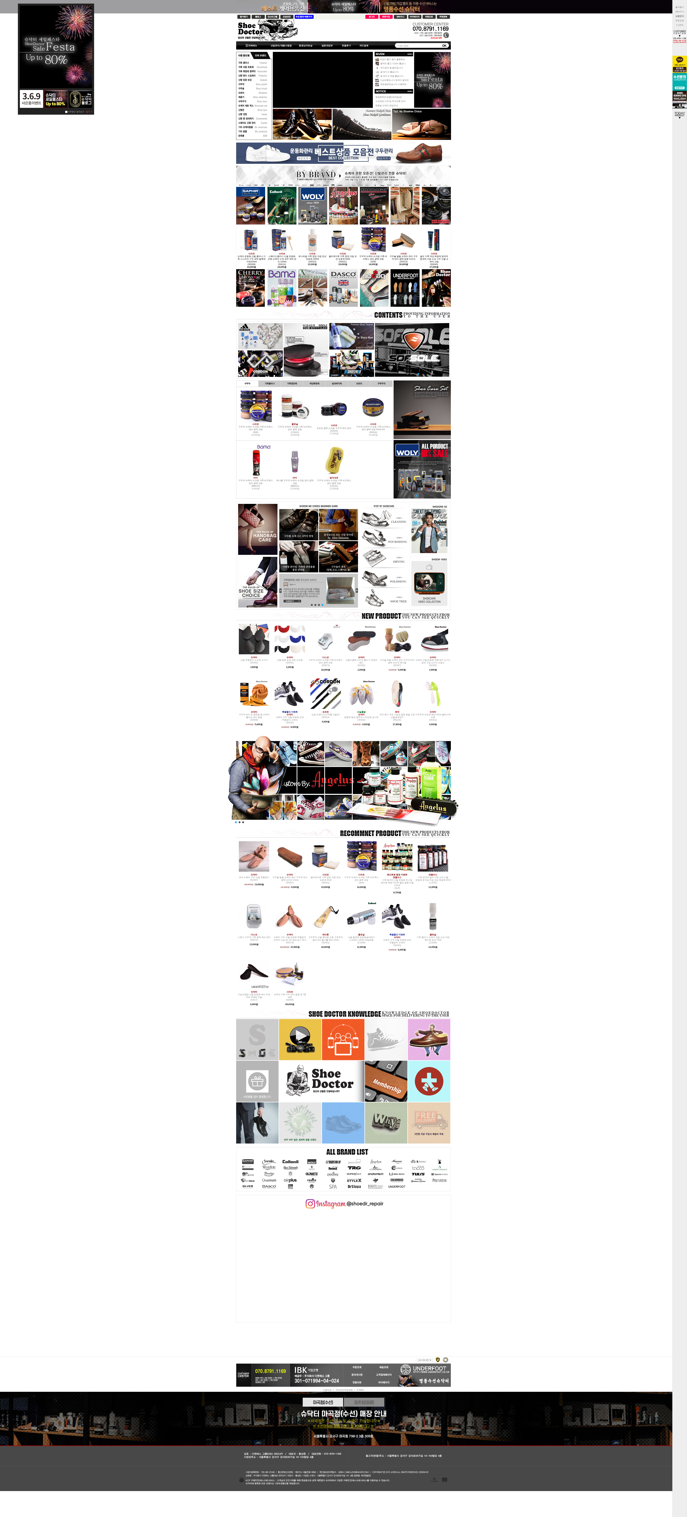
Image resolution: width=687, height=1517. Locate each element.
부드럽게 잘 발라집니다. (391, 68)
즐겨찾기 (679, 7)
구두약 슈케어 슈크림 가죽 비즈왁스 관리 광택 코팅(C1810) (295, 428)
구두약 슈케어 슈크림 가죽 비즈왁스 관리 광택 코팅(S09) (255, 428)
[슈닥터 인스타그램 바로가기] (343, 1200)
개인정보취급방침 (344, 1390)
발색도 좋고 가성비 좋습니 (393, 63)
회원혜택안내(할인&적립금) (388, 97)
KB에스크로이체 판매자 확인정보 (445, 1359)
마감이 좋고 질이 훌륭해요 (392, 59)
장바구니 (679, 11)
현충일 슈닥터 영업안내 (386, 105)
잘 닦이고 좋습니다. (389, 72)
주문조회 (679, 20)
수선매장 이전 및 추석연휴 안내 (390, 101)
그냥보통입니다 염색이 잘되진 (394, 80)
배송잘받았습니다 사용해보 (393, 84)
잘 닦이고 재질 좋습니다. (392, 76)
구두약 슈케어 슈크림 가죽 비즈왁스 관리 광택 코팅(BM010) (255, 482)
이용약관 (327, 1390)
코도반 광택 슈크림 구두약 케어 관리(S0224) (333, 428)
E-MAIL (360, 1390)
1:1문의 (679, 25)
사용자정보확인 (424, 1359)
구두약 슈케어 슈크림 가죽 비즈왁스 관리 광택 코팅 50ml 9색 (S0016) (373, 428)
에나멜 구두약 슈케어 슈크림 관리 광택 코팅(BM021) (294, 482)
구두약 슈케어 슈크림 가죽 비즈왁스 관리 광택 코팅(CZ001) (334, 482)
